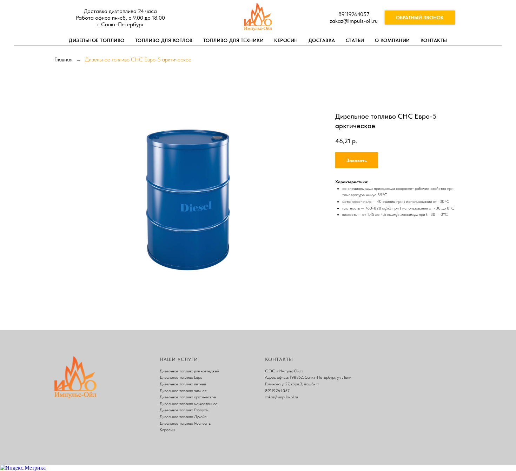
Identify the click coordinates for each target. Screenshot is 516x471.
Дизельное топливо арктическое (188, 396)
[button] (356, 160)
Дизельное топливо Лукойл (183, 416)
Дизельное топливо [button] (97, 40)
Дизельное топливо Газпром (184, 409)
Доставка (322, 40)
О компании (392, 40)
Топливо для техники (233, 40)
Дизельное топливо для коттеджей (189, 371)
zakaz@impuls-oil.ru (354, 21)
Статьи (355, 40)
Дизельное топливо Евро (181, 377)
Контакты (434, 40)
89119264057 (353, 14)
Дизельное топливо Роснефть (185, 423)
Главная (63, 59)
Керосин (286, 40)
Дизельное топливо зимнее (183, 390)
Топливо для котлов (164, 40)
